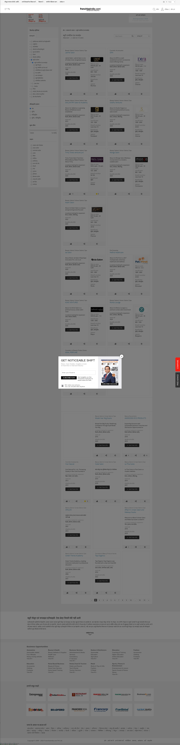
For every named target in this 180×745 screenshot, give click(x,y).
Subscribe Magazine (110, 384)
